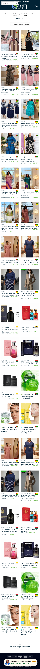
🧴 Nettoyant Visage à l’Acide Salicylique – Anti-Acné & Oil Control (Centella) (28, 430)
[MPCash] (20, 6)
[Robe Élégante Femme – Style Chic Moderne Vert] (30, 109)
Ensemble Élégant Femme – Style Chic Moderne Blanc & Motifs (9, 228)
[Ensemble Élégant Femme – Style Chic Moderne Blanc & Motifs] (10, 212)
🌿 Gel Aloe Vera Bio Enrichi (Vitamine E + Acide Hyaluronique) (29, 396)
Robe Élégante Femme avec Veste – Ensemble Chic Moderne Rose (29, 90)
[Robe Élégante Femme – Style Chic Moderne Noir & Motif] (30, 40)
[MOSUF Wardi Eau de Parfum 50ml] (10, 348)
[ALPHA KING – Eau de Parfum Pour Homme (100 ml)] (10, 313)
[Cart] (36, 6)
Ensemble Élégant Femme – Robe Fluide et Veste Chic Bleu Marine (9, 125)
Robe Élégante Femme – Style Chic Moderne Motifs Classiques (10, 90)
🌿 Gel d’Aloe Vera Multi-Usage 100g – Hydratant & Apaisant (9, 429)
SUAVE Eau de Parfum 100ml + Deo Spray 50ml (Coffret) (30, 363)
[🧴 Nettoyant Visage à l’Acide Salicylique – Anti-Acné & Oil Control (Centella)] (30, 413)
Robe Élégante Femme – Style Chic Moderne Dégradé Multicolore (30, 193)
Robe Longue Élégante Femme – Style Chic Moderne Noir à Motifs (28, 159)
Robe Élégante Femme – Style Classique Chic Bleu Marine (30, 261)
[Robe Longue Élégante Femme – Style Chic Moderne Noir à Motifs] (30, 143)
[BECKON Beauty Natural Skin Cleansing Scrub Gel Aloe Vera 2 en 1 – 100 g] (30, 650)
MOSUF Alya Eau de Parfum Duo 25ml (29, 328)
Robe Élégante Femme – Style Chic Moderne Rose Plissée (30, 227)
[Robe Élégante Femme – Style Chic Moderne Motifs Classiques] (10, 75)
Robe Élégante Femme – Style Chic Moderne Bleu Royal (10, 158)
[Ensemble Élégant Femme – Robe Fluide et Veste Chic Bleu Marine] (10, 109)
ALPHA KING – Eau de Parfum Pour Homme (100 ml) (9, 329)
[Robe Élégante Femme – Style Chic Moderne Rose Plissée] (30, 212)
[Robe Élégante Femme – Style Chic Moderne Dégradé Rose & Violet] (10, 178)
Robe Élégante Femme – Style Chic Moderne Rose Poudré (10, 261)
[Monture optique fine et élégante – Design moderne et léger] (10, 40)
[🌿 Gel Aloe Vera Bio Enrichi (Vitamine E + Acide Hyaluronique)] (30, 380)
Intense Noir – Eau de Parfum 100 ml (7, 395)
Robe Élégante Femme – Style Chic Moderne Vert (30, 124)
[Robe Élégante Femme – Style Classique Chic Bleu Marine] (30, 246)
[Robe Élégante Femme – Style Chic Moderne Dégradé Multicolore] (30, 178)
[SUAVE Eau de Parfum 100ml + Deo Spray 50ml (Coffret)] (30, 348)
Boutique (15, 13)
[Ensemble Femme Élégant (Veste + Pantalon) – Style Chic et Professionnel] (30, 279)
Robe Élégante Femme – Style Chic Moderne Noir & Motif (30, 55)
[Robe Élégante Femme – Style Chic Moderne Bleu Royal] (10, 143)
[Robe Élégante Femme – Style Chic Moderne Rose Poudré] (10, 246)
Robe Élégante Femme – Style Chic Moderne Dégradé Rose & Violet (10, 193)
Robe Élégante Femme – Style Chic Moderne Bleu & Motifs (10, 294)
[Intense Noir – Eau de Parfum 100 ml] (10, 380)
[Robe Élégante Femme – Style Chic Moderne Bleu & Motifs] (10, 279)
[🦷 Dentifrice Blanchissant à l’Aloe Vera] (10, 650)
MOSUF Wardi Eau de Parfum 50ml (7, 363)
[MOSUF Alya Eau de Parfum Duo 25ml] (30, 313)
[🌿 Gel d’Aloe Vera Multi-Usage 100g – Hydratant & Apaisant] (10, 413)
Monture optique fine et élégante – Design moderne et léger (9, 56)
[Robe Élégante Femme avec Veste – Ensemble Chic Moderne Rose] (30, 75)
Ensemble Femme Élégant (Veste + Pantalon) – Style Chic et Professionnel (28, 295)
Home (6, 13)
